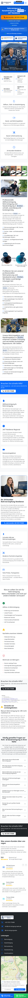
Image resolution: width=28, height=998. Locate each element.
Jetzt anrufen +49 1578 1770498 (15, 523)
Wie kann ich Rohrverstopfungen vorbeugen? (11, 778)
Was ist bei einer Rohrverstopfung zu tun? (12, 810)
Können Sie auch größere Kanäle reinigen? (11, 803)
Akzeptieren (20, 989)
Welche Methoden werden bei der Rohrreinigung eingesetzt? (11, 772)
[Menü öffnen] (25, 3)
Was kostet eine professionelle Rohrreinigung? (10, 760)
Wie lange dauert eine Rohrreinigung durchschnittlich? (12, 766)
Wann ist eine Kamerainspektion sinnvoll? (11, 785)
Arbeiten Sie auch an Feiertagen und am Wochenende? (13, 791)
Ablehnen (8, 989)
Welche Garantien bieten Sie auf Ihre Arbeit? (12, 797)
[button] (14, 969)
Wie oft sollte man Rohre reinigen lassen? (11, 816)
